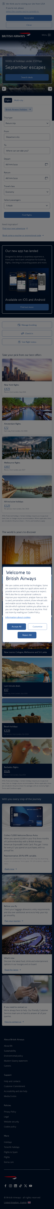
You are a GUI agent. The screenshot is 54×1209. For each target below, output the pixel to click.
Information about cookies (18, 617)
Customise (37, 626)
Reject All (27, 635)
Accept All (16, 626)
